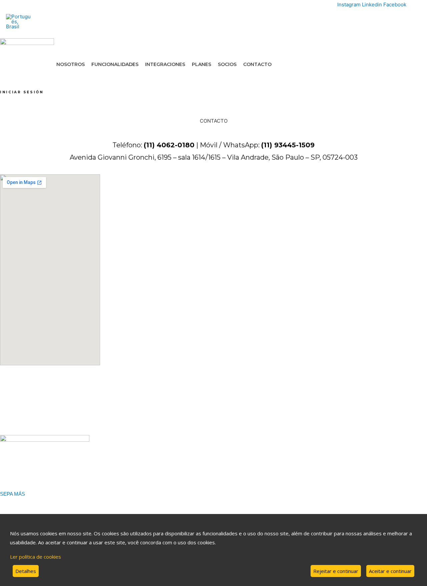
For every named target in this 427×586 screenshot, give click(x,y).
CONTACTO (257, 64)
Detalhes (25, 571)
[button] (22, 92)
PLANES (201, 64)
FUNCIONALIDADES (114, 64)
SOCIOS (227, 64)
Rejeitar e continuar (335, 571)
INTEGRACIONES (165, 64)
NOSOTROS (70, 64)
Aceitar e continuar (390, 571)
